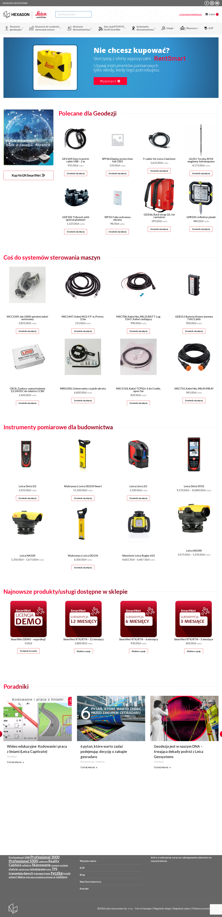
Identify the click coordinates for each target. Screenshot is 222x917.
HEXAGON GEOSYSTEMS (15, 3)
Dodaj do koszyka (28, 651)
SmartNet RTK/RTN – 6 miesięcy (138, 639)
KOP (82, 867)
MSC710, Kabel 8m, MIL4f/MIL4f (194, 388)
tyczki (66, 873)
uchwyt (13, 877)
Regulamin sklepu (162, 908)
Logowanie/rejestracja (190, 14)
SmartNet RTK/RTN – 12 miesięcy (83, 639)
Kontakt (84, 888)
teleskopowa (38, 869)
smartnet (55, 865)
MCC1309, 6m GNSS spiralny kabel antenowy (27, 318)
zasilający (61, 876)
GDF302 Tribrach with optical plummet (75, 218)
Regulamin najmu (181, 908)
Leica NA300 (194, 550)
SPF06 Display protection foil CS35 (117, 160)
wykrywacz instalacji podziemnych (41, 877)
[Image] (28, 137)
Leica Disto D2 (27, 486)
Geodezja (12, 756)
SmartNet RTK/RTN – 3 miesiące (193, 639)
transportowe (42, 873)
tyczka (57, 872)
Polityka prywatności (202, 908)
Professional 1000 (19, 857)
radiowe (43, 861)
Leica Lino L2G (138, 486)
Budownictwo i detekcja (92, 761)
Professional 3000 (44, 857)
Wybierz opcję (83, 651)
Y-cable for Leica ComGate (159, 158)
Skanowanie (41, 865)
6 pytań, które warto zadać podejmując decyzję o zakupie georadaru (103, 751)
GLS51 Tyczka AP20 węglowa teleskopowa (201, 160)
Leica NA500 (27, 555)
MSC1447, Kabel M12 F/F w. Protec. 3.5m (83, 318)
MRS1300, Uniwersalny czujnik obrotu (83, 388)
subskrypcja (23, 869)
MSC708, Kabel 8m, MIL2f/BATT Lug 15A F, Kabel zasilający (138, 318)
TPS (54, 869)
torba (48, 869)
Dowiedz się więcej (75, 173)
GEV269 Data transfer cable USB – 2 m (75, 160)
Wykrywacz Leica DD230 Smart (83, 486)
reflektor (26, 865)
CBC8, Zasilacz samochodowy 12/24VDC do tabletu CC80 (27, 390)
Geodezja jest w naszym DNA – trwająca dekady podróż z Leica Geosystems (178, 751)
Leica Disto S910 (194, 486)
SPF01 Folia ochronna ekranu (117, 218)
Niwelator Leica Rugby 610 (138, 555)
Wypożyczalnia (88, 861)
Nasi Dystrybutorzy (90, 881)
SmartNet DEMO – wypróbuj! (28, 639)
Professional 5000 (23, 861)
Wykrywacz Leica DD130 (83, 555)
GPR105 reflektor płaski (201, 217)
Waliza (21, 877)
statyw (13, 869)
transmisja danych (21, 873)
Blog (82, 874)
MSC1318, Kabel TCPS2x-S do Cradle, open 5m (138, 390)
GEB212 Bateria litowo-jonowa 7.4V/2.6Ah (194, 318)
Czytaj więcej (14, 762)
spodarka (63, 865)
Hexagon (147, 908)
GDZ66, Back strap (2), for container (159, 216)
